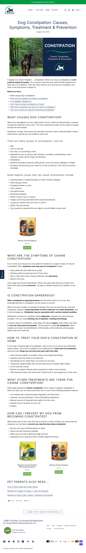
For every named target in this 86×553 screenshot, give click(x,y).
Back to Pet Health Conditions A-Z (44, 512)
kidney (18, 183)
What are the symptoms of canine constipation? (29, 98)
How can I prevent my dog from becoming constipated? (32, 110)
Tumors (13, 203)
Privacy (49, 528)
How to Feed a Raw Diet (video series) (22, 487)
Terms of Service (59, 528)
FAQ (53, 525)
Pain (12, 208)
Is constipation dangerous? (21, 101)
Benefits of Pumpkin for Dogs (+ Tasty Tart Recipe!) (27, 491)
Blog (48, 525)
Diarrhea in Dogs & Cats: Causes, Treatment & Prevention (30, 495)
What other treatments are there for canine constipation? (33, 107)
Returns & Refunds (70, 525)
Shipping (59, 525)
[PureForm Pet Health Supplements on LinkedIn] (28, 541)
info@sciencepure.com (18, 532)
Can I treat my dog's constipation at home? (27, 104)
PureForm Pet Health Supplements (21, 548)
